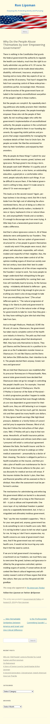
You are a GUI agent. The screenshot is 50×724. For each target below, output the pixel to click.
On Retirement (9, 663)
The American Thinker (36, 587)
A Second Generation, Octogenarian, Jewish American (24, 673)
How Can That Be (10, 676)
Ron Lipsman (25, 5)
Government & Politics (32, 599)
